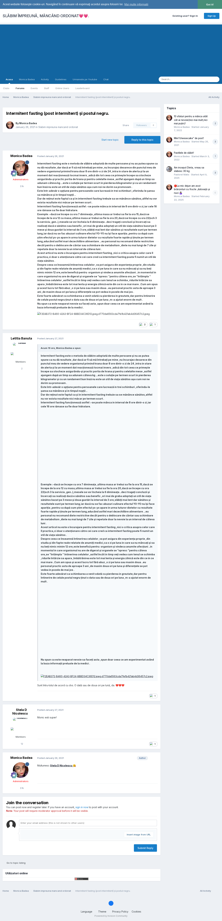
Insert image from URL (139, 834)
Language (87, 911)
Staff (46, 88)
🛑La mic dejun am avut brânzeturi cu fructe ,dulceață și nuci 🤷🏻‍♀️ (192, 189)
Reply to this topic (142, 139)
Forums (20, 88)
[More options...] (154, 156)
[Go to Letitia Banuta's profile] (20, 350)
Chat (106, 79)
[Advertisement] (111, 48)
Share (125, 125)
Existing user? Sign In (186, 15)
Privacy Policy (120, 911)
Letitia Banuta (21, 338)
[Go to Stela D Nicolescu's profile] (20, 725)
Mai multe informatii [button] (136, 4)
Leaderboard (82, 88)
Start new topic (110, 139)
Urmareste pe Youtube (85, 79)
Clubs (6, 88)
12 (21, 743)
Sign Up (212, 15)
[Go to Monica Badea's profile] (10, 125)
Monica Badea (27, 79)
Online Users (62, 88)
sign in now (81, 807)
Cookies (136, 911)
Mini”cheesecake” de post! (189, 138)
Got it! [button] (210, 4)
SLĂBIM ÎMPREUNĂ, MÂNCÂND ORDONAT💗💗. (46, 16)
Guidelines (60, 79)
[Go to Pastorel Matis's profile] (169, 169)
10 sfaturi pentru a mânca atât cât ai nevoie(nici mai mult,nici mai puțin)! (191, 120)
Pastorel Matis (181, 174)
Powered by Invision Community (111, 916)
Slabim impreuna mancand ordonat (58, 127)
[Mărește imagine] (97, 676)
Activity (45, 79)
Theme (102, 911)
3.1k (21, 186)
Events (34, 88)
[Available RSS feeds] (216, 891)
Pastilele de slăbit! (184, 152)
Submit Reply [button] (145, 848)
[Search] (215, 79)
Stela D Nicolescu (20, 711)
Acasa (9, 79)
